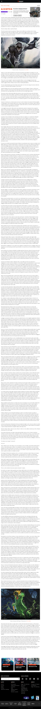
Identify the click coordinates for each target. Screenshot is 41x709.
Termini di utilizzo (2, 703)
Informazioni (13, 684)
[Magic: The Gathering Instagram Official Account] (38, 679)
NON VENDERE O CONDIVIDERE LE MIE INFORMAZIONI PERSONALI (24, 704)
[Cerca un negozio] (19, 679)
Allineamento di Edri (33, 667)
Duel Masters (33, 685)
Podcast (2, 688)
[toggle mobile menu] (2, 1)
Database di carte (24, 690)
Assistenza (13, 686)
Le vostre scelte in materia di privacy (28, 703)
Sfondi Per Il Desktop (5, 689)
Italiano (15, 15)
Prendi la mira (7, 667)
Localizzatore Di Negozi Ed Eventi (24, 689)
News (2, 5)
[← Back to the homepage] (20, 1)
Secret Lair (23, 691)
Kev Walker (27, 69)
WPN (12, 688)
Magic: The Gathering (25, 684)
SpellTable (23, 693)
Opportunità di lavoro (15, 685)
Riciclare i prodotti (14, 691)
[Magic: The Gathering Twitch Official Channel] (30, 679)
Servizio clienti (15, 703)
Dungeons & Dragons (35, 684)
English (19, 15)
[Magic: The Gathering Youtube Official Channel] (34, 679)
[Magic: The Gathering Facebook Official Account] (22, 679)
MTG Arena (23, 685)
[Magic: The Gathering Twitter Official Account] (26, 679)
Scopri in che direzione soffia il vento (20, 667)
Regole (2, 686)
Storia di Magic (7, 5)
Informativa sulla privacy (11, 704)
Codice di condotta (6, 703)
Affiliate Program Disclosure (14, 690)
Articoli (2, 684)
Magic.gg (22, 686)
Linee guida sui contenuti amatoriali (19, 703)
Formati (2, 685)
